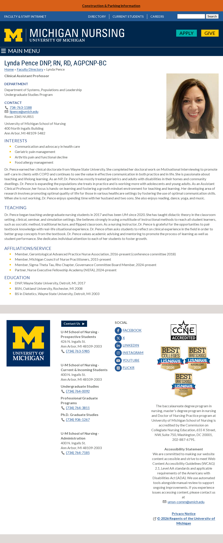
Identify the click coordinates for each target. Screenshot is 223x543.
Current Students (128, 16)
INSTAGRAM (133, 352)
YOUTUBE (131, 360)
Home (9, 69)
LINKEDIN (131, 345)
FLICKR (128, 367)
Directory (97, 16)
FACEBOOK (132, 330)
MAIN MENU (23, 51)
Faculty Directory (30, 69)
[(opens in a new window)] (28, 365)
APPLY (186, 33)
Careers (157, 16)
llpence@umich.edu (24, 111)
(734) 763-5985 (78, 351)
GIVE (209, 33)
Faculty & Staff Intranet (25, 16)
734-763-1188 (21, 107)
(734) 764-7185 (78, 452)
